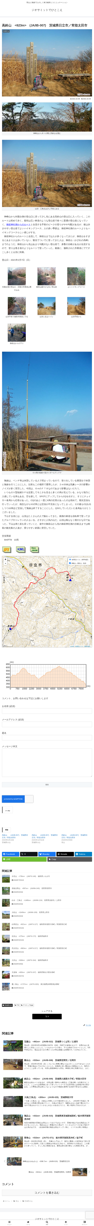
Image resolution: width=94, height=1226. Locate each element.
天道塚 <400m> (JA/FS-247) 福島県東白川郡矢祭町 (33, 972)
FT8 (18, 1005)
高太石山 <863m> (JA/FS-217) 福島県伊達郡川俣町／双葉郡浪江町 (39, 948)
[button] (17, 279)
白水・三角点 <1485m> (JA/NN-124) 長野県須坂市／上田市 (36, 900)
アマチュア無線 (28, 1005)
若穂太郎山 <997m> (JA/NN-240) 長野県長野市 (32, 888)
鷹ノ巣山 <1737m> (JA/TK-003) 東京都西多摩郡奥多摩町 (35, 984)
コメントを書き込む (47, 1192)
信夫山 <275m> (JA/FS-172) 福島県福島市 (30, 936)
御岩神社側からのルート (18, 224)
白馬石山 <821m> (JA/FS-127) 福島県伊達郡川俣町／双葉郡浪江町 (39, 924)
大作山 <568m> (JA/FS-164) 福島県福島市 (30, 960)
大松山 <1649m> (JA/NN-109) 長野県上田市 (30, 912)
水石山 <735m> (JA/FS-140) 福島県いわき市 (31, 876)
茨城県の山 (8, 1005)
